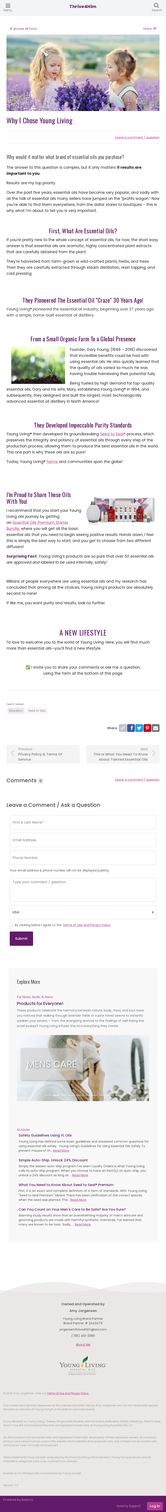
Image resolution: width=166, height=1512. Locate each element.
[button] (27, 1068)
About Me (83, 1344)
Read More (61, 1150)
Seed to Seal (37, 711)
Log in (155, 1506)
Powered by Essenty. (18, 1500)
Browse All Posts (25, 29)
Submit (21, 938)
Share (147, 29)
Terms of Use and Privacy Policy (86, 925)
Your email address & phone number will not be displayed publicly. (60, 870)
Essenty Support (129, 1506)
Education (16, 711)
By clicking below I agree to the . (63, 925)
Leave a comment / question (137, 137)
